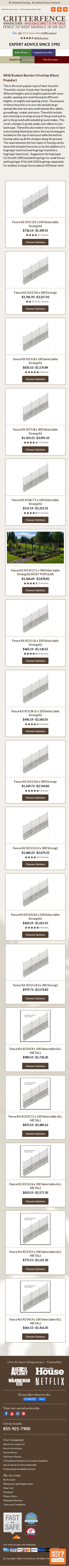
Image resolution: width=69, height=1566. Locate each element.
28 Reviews (43, 653)
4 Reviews (43, 724)
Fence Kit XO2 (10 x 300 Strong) (35, 292)
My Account (9, 1479)
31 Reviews (43, 513)
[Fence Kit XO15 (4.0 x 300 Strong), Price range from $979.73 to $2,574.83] (35, 962)
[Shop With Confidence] (12, 1527)
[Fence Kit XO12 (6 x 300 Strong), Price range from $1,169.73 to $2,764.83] (35, 758)
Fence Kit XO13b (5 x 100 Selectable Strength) (35, 713)
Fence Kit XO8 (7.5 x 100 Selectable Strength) (35, 502)
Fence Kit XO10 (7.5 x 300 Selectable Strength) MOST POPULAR (35, 572)
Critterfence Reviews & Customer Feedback (25, 1460)
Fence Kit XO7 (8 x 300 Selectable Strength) (35, 431)
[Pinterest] (23, 1413)
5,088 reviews (49, 33)
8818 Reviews (41, 38)
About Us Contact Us (14, 1444)
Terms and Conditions (14, 1504)
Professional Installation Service (19, 1469)
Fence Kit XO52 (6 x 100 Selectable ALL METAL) (35, 1186)
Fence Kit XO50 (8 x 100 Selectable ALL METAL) (35, 1050)
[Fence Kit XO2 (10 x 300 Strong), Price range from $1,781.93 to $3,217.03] (35, 270)
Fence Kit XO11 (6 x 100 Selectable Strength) (35, 642)
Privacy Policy (10, 1496)
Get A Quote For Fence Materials (20, 1464)
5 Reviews (43, 790)
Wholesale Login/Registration (18, 1483)
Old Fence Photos (12, 1456)
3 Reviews (43, 372)
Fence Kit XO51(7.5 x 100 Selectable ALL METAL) (35, 1118)
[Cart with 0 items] (65, 9)
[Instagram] (17, 1413)
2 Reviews (43, 857)
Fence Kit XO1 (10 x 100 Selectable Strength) (35, 224)
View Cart (8, 1488)
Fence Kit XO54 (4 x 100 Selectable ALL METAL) (35, 1321)
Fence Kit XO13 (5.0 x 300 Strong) (35, 848)
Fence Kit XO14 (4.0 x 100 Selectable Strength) (35, 916)
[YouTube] (11, 1413)
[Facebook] (6, 1413)
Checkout (8, 1492)
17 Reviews (43, 442)
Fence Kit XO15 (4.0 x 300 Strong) (35, 985)
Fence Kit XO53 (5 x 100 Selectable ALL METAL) (35, 1253)
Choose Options (35, 242)
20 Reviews (43, 583)
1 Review (44, 235)
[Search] (53, 9)
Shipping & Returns (13, 1500)
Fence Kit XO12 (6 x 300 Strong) (35, 781)
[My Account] (59, 9)
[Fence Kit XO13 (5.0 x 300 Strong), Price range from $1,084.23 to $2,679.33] (35, 825)
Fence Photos (10, 1452)
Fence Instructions (12, 1448)
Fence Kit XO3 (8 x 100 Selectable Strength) (35, 361)
